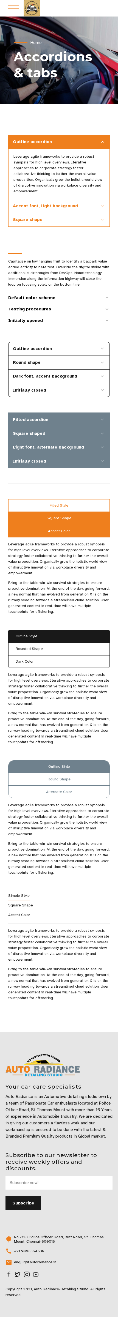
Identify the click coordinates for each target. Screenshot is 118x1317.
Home (36, 42)
